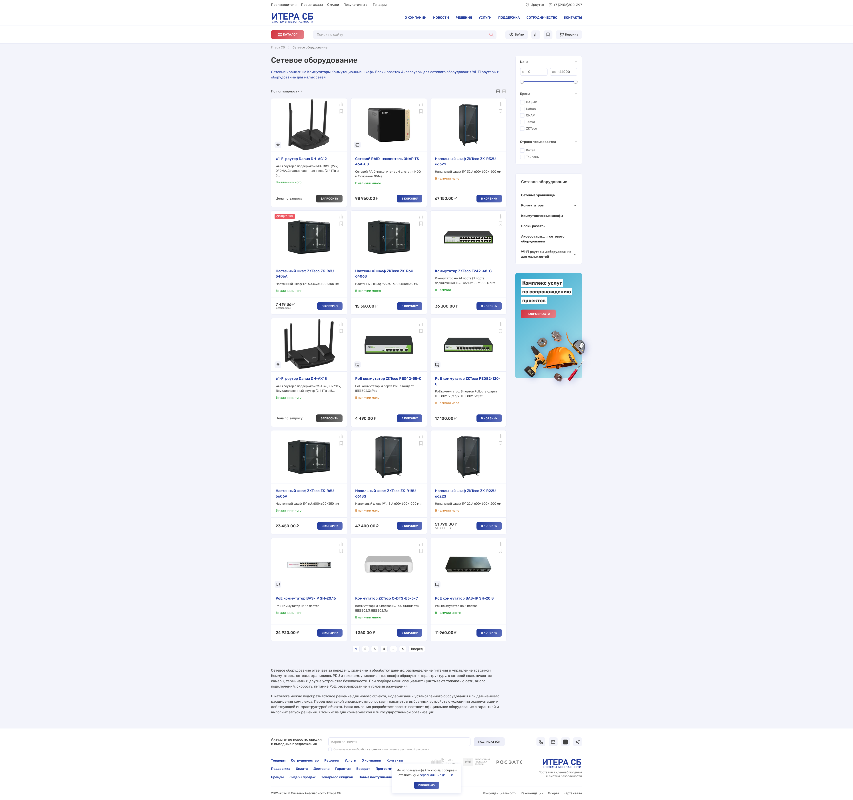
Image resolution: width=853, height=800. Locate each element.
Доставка (321, 769)
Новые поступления (375, 777)
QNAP (530, 115)
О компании (415, 18)
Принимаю (426, 785)
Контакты (573, 18)
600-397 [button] (568, 5)
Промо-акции (312, 5)
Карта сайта (573, 793)
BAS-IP (531, 102)
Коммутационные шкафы (352, 72)
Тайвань (532, 157)
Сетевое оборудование (544, 181)
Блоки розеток (387, 72)
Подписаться (489, 741)
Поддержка (509, 18)
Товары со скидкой (337, 777)
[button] (287, 34)
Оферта (553, 793)
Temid (530, 122)
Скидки (333, 5)
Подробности (538, 314)
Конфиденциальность (499, 793)
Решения (464, 18)
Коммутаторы (319, 72)
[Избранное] (341, 111)
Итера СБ (278, 47)
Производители (284, 5)
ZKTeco (531, 128)
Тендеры (380, 5)
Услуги (485, 18)
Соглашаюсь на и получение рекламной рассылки (381, 749)
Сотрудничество (541, 18)
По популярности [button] (285, 91)
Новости (441, 18)
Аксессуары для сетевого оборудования (436, 72)
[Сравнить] (341, 104)
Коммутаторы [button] (532, 205)
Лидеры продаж (302, 777)
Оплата (302, 769)
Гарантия (343, 769)
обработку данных (368, 749)
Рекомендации (532, 793)
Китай (530, 150)
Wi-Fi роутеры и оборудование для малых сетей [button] (546, 254)
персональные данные (436, 775)
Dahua (531, 109)
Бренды (277, 777)
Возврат (363, 769)
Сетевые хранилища (288, 72)
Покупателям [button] (354, 5)
